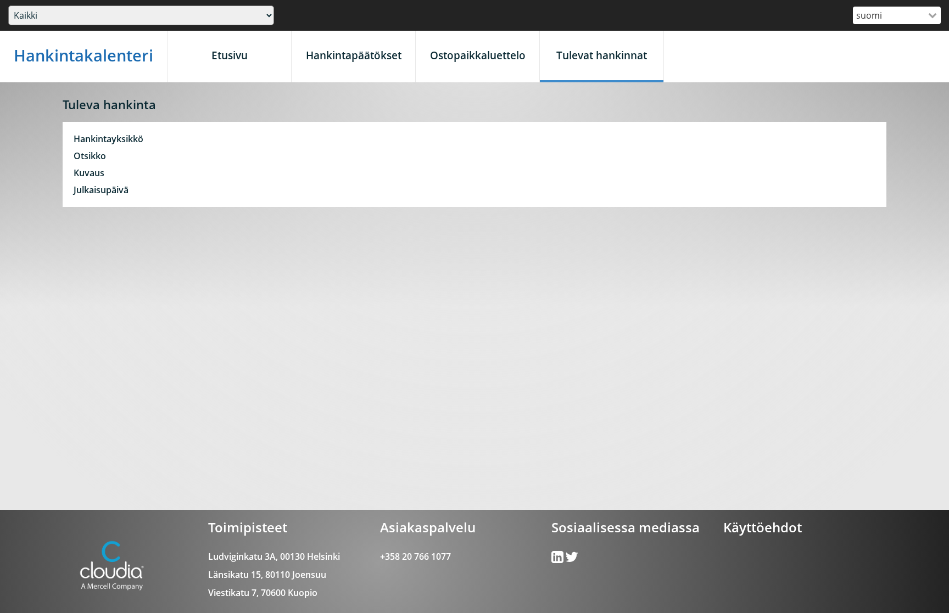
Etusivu (229, 55)
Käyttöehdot (762, 527)
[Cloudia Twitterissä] (558, 559)
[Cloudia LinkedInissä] (571, 559)
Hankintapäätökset (353, 55)
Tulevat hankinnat (601, 55)
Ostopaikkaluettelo (478, 55)
